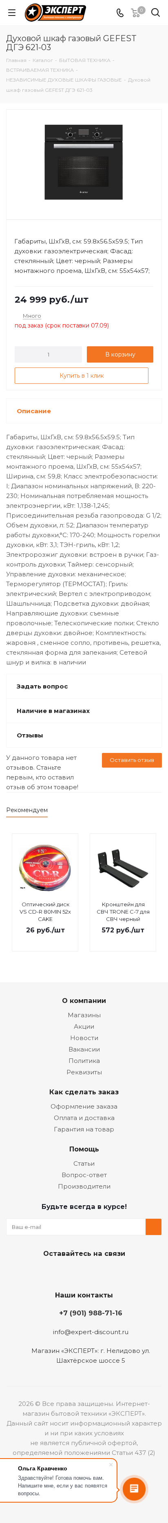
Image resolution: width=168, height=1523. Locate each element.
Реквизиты (84, 1072)
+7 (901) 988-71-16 (90, 1313)
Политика (84, 1061)
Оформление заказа (84, 1106)
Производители (84, 1186)
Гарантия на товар (84, 1129)
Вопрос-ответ (84, 1175)
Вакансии (84, 1049)
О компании (84, 1000)
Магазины (84, 1015)
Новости (84, 1038)
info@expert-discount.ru (90, 1332)
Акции (84, 1026)
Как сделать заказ (84, 1092)
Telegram (72, 1272)
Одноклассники (92, 1272)
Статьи (84, 1163)
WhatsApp (112, 1272)
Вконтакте (51, 1272)
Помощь (84, 1149)
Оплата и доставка (84, 1118)
